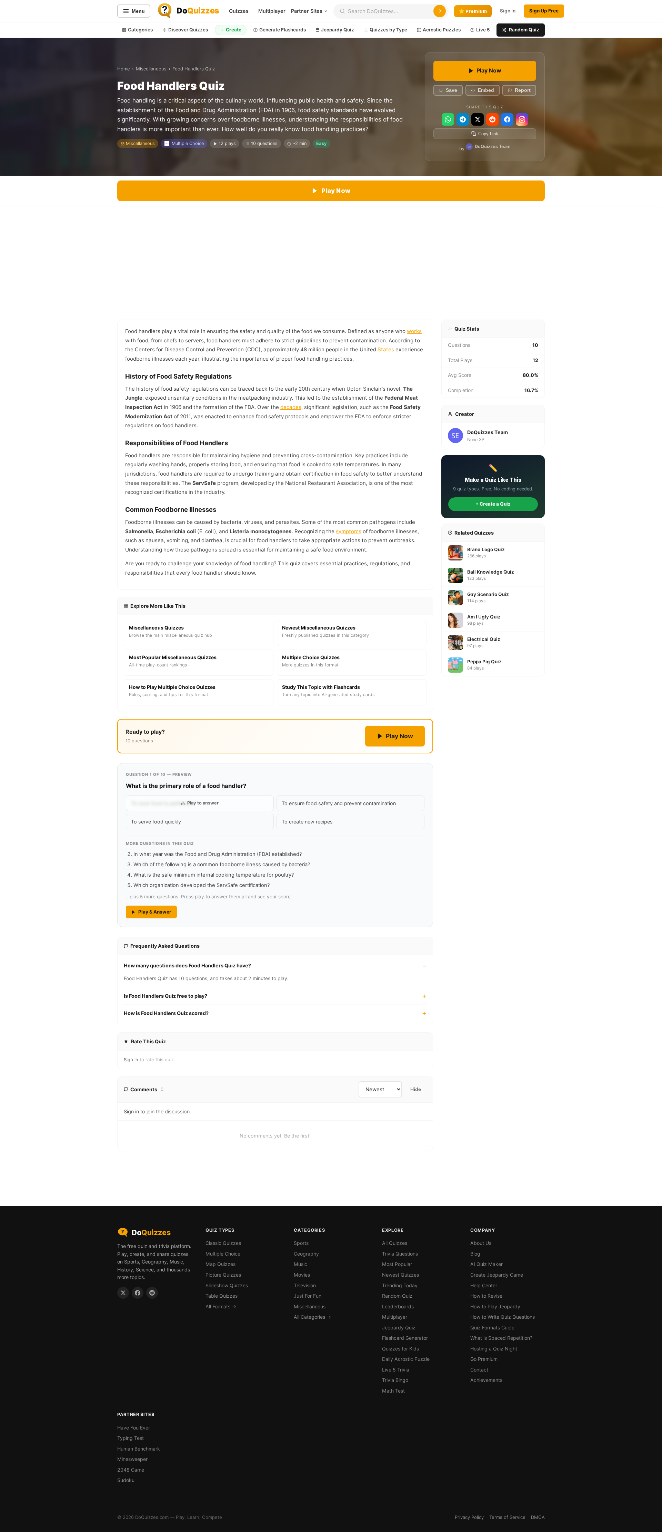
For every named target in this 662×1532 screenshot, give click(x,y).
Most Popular (397, 1264)
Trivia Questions (400, 1254)
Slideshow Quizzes (226, 1285)
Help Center (483, 1285)
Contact (479, 1370)
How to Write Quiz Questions (502, 1317)
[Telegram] (463, 119)
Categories (140, 29)
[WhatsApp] (448, 119)
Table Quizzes (221, 1296)
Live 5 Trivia (395, 1370)
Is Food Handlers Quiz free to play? (165, 996)
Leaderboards (398, 1306)
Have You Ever (133, 1428)
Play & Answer (154, 912)
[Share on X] (123, 1293)
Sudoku (125, 1480)
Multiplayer (271, 11)
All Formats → (220, 1306)
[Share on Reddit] (152, 1293)
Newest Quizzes (400, 1275)
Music (300, 1264)
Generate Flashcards (282, 29)
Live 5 (483, 29)
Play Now (489, 70)
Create (233, 29)
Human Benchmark (138, 1449)
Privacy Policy (469, 1517)
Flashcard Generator (405, 1338)
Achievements (486, 1380)
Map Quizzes (220, 1264)
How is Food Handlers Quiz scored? (166, 1013)
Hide (415, 1089)
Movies (302, 1275)
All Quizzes (394, 1243)
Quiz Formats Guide (492, 1327)
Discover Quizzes (188, 29)
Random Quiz (524, 29)
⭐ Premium (473, 11)
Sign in (131, 1059)
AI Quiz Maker (486, 1264)
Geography (306, 1254)
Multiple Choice (188, 143)
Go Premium (484, 1359)
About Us (480, 1243)
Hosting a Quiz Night (493, 1349)
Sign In (507, 10)
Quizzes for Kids (400, 1349)
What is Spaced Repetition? (501, 1338)
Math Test (393, 1391)
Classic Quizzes (223, 1243)
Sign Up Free (544, 10)
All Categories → (312, 1317)
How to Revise (486, 1296)
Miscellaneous (151, 68)
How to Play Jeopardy (495, 1306)
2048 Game (130, 1470)
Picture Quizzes (223, 1275)
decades (290, 407)
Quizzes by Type (388, 29)
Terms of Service (507, 1517)
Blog (475, 1254)
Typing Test (130, 1438)
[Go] (439, 11)
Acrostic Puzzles (442, 29)
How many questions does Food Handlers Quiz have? (187, 965)
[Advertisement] (331, 258)
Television (305, 1285)
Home (123, 68)
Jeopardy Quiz (337, 29)
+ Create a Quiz (493, 504)
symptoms (348, 531)
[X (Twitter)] (477, 119)
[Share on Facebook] (137, 1293)
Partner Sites (306, 11)
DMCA (538, 1517)
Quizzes (239, 11)
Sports (301, 1243)
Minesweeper (132, 1459)
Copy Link (488, 133)
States (386, 349)
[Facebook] (507, 119)
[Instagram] (522, 119)
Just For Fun (307, 1296)
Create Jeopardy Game (496, 1275)
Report (523, 90)
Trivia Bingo (395, 1380)
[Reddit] (492, 119)
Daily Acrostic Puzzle (406, 1359)
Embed (486, 90)
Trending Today (400, 1285)
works (414, 331)
